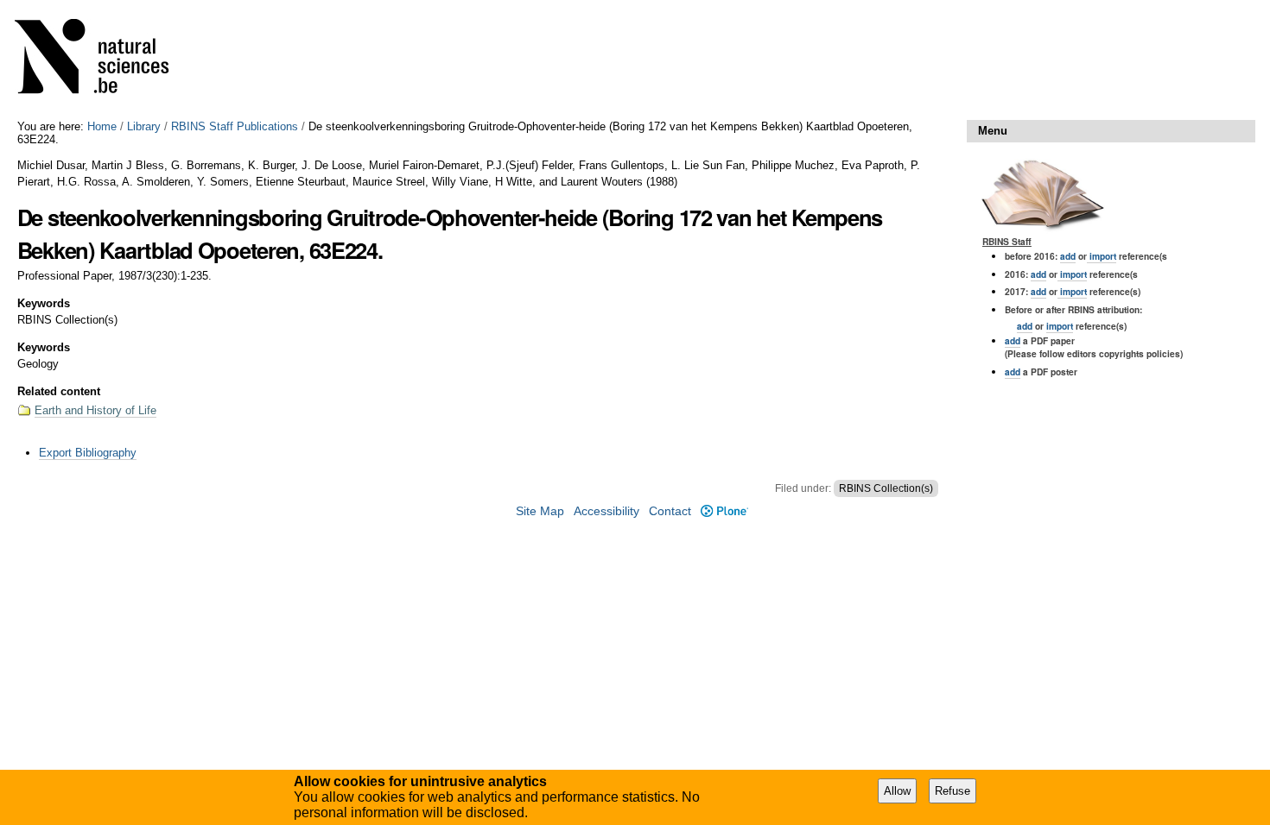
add (1068, 255)
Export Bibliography (88, 452)
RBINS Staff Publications (234, 126)
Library (144, 126)
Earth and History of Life (95, 410)
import (1101, 255)
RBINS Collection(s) (886, 488)
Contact (670, 511)
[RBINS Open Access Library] (103, 60)
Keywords (43, 303)
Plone (724, 511)
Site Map (540, 511)
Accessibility (606, 511)
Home (102, 126)
